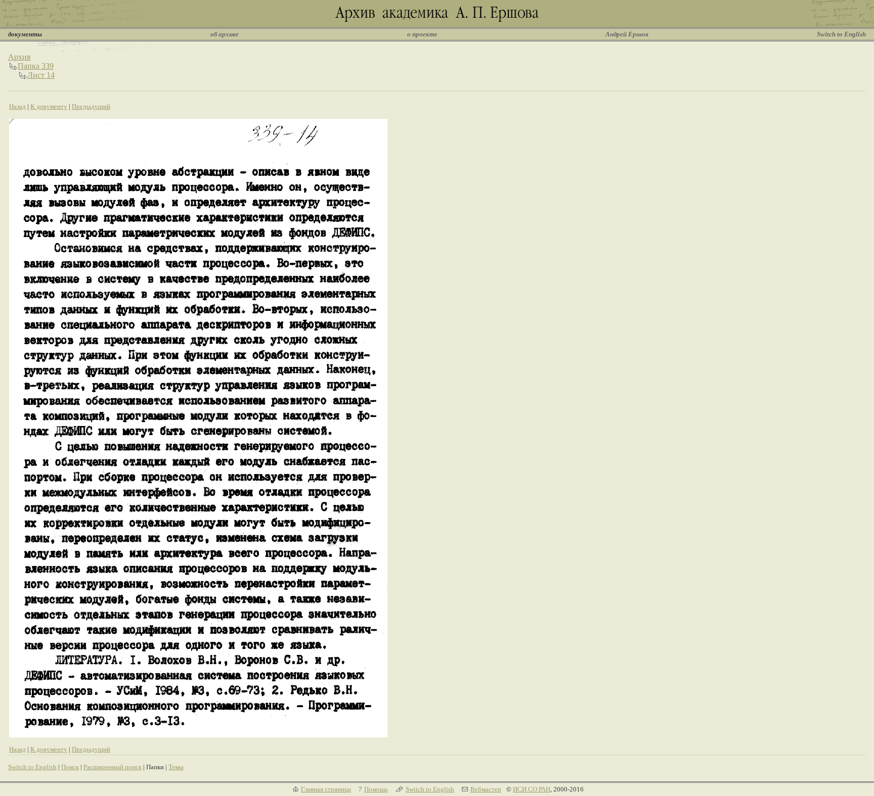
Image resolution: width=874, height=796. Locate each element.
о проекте (422, 34)
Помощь (376, 789)
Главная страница (326, 789)
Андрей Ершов (626, 34)
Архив (19, 57)
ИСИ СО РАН (531, 789)
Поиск (70, 767)
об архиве (224, 34)
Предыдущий (91, 106)
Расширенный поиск (112, 767)
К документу (48, 106)
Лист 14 (41, 75)
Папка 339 (36, 66)
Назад (17, 106)
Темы (176, 767)
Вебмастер (485, 789)
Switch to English (841, 34)
